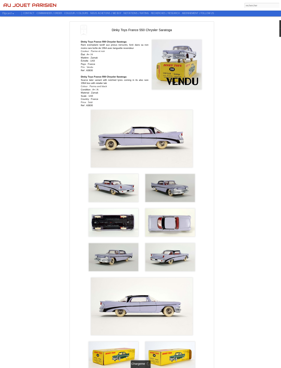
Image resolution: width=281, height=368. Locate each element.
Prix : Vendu (87, 67)
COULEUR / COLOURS (76, 13)
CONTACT (28, 13)
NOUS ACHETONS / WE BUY (105, 13)
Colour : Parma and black (94, 86)
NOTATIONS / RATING (136, 13)
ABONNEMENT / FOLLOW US (198, 13)
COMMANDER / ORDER (49, 13)
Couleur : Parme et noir (93, 51)
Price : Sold (87, 102)
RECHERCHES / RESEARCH (165, 13)
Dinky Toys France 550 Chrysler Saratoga (142, 30)
